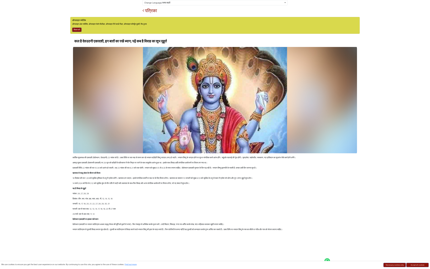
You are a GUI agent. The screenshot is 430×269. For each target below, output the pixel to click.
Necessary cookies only (395, 265)
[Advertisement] (215, 252)
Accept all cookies (417, 265)
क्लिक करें (77, 30)
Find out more (131, 264)
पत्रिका (150, 10)
